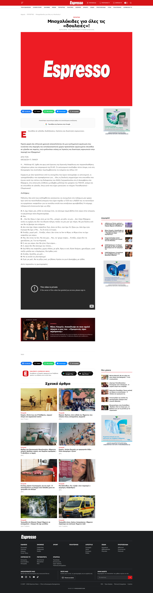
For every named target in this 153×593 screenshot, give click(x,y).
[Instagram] (26, 577)
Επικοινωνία (57, 562)
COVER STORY (37, 7)
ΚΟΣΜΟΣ (78, 7)
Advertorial (40, 560)
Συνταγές (88, 551)
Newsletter (40, 562)
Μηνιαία (104, 551)
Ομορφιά (88, 547)
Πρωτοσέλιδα (123, 544)
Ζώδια (104, 544)
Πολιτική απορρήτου (59, 565)
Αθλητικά (121, 547)
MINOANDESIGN (79, 588)
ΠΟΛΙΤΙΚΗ (70, 7)
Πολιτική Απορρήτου (120, 584)
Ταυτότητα (56, 560)
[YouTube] (33, 577)
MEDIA (54, 7)
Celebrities (40, 547)
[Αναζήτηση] (130, 2)
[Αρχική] (29, 537)
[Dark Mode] (126, 3)
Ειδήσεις (24, 544)
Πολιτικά (120, 551)
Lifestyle (89, 544)
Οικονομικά (121, 549)
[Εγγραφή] (130, 577)
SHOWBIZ (47, 7)
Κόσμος (23, 551)
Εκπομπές (24, 560)
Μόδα (87, 553)
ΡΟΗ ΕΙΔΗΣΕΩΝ (26, 7)
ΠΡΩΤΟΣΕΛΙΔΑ (101, 7)
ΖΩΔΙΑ (92, 7)
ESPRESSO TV (128, 7)
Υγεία (87, 549)
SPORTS (85, 7)
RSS (38, 563)
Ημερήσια (105, 547)
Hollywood (40, 549)
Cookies (130, 584)
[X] (30, 577)
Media (39, 551)
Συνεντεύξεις (25, 562)
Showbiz (40, 544)
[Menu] (22, 2)
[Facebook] (22, 577)
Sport (55, 544)
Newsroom (76, 29)
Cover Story (24, 553)
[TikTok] (37, 577)
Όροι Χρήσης (57, 563)
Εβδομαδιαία (106, 549)
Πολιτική (23, 549)
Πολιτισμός (73, 544)
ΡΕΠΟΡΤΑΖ (61, 7)
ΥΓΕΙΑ (109, 7)
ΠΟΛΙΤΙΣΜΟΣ (117, 7)
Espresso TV (25, 557)
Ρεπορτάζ (24, 547)
